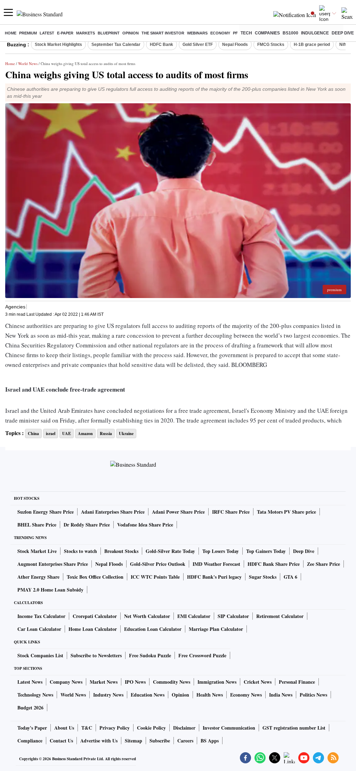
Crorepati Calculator (95, 616)
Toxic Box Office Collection (95, 576)
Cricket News (258, 681)
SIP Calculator (233, 616)
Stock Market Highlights (58, 44)
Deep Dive (343, 33)
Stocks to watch (80, 551)
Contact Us (61, 740)
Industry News (108, 694)
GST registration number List (293, 727)
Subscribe (159, 740)
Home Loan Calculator (92, 629)
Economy (220, 33)
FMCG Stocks (270, 44)
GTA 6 (290, 576)
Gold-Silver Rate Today (170, 551)
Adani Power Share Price (178, 511)
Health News (209, 694)
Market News (104, 681)
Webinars (197, 33)
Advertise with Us (99, 740)
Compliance (29, 740)
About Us (64, 727)
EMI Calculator (193, 616)
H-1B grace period (312, 44)
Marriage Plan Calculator (216, 629)
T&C (86, 727)
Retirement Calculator (280, 616)
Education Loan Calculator (152, 629)
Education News (147, 694)
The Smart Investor (162, 33)
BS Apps (210, 740)
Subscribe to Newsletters (96, 655)
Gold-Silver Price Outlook (157, 564)
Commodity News (171, 681)
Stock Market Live (37, 551)
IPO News (135, 681)
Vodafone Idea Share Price (145, 524)
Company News (66, 681)
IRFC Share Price (231, 511)
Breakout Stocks (121, 551)
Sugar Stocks (262, 576)
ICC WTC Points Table (155, 576)
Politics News (313, 694)
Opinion (130, 33)
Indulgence (315, 33)
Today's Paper (32, 727)
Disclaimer (184, 727)
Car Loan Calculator (39, 629)
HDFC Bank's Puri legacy (214, 576)
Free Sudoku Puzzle (150, 655)
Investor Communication (229, 727)
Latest (47, 33)
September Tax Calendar (115, 44)
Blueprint (109, 33)
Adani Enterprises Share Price (113, 511)
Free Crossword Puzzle (202, 655)
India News (280, 694)
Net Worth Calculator (147, 616)
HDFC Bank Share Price (274, 564)
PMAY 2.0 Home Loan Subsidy (50, 589)
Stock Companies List (40, 655)
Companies (267, 33)
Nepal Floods (235, 44)
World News (28, 63)
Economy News (246, 694)
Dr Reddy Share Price (87, 524)
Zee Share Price (323, 564)
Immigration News (216, 681)
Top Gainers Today (266, 551)
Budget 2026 (30, 707)
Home (10, 33)
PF (235, 33)
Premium (28, 33)
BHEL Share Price (36, 524)
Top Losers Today (220, 551)
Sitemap (133, 740)
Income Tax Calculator (41, 616)
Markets (85, 33)
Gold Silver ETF (198, 44)
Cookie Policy (151, 727)
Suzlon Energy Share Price (45, 511)
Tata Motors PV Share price (286, 511)
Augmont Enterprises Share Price (52, 564)
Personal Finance (297, 681)
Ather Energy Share (38, 576)
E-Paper (65, 33)
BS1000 (290, 33)
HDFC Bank (161, 44)
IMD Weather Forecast (216, 564)
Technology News (35, 694)
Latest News (29, 681)
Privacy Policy (114, 727)
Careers (185, 740)
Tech (246, 33)
